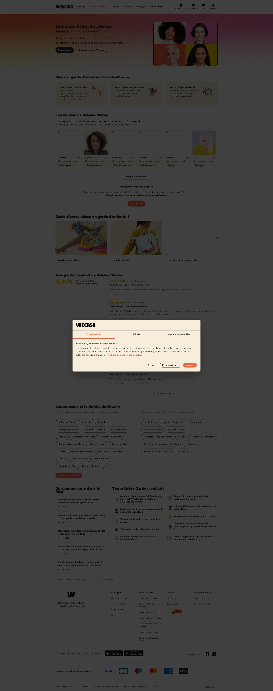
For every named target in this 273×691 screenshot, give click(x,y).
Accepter (189, 365)
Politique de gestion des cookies (124, 355)
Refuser (152, 365)
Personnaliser (169, 365)
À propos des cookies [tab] (179, 334)
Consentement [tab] (93, 334)
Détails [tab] (136, 334)
